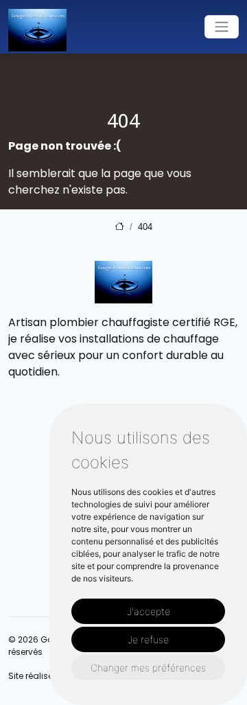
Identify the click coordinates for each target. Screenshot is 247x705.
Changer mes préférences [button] (148, 667)
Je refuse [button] (148, 639)
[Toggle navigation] (221, 26)
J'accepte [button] (148, 611)
